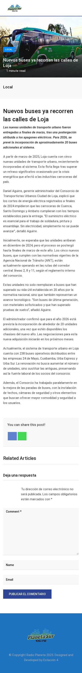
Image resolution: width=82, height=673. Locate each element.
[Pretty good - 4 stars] (13, 489)
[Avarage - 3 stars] (10, 489)
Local (8, 87)
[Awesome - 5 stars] (17, 489)
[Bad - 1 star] (3, 489)
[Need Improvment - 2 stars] (6, 489)
